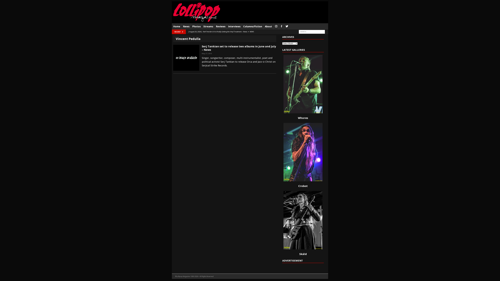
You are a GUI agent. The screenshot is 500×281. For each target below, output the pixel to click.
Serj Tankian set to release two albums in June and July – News (239, 48)
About (268, 26)
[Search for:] (312, 31)
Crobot (303, 186)
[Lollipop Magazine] (196, 12)
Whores (303, 118)
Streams (208, 26)
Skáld (303, 254)
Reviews (220, 26)
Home (176, 26)
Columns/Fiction (252, 26)
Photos (196, 26)
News (186, 26)
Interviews (234, 26)
